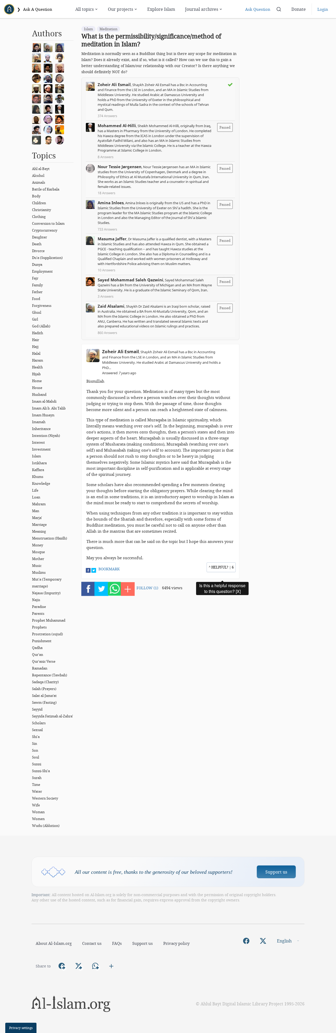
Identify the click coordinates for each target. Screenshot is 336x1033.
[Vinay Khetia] (49, 88)
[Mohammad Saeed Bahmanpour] (61, 88)
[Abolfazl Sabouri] (49, 78)
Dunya (37, 264)
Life (35, 490)
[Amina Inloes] (61, 47)
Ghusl (36, 312)
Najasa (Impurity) (46, 593)
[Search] (279, 9)
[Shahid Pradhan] (49, 139)
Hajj (35, 346)
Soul (35, 757)
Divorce (38, 250)
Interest (38, 442)
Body (36, 196)
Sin (34, 743)
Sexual (37, 729)
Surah (36, 777)
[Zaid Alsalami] (49, 47)
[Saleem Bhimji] (38, 88)
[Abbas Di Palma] (49, 57)
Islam (36, 456)
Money (37, 545)
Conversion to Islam (48, 223)
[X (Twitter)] (263, 940)
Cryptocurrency (44, 230)
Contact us (92, 943)
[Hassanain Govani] (61, 98)
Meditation (108, 29)
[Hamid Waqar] (61, 129)
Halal (36, 353)
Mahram (39, 504)
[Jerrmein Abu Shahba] (49, 129)
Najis (36, 599)
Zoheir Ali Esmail (114, 84)
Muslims (39, 572)
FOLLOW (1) (147, 587)
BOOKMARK (109, 568)
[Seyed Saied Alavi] (49, 108)
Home (37, 380)
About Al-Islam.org (54, 943)
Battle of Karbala (45, 189)
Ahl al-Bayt (41, 168)
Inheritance (41, 428)
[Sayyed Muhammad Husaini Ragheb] (49, 67)
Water (37, 791)
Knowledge (41, 483)
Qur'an (37, 654)
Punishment (41, 640)
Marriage (39, 524)
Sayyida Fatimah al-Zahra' (52, 716)
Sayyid (37, 709)
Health (37, 367)
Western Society (45, 798)
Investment (41, 449)
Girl (35, 319)
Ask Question (257, 9)
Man (35, 510)
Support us (276, 872)
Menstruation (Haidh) (49, 538)
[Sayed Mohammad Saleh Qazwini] (61, 119)
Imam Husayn (43, 415)
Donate (298, 9)
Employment (42, 271)
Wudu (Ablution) (46, 825)
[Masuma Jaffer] (38, 108)
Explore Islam (161, 9)
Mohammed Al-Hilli (117, 125)
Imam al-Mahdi (44, 401)
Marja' (37, 517)
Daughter (39, 237)
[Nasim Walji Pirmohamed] (38, 139)
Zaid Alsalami (111, 306)
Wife (36, 805)
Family (37, 285)
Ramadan (39, 668)
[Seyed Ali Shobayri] (61, 57)
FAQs (117, 943)
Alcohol (38, 175)
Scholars (39, 723)
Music (36, 565)
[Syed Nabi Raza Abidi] (38, 129)
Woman (38, 812)
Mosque (38, 552)
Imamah (38, 422)
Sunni (36, 764)
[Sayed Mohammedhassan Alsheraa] (61, 139)
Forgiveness (41, 305)
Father (37, 292)
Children (39, 203)
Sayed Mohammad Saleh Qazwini (130, 279)
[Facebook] (246, 940)
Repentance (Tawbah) (49, 675)
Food (36, 298)
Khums (37, 476)
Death (36, 244)
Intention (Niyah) (46, 435)
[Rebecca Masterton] (38, 67)
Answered (119, 373)
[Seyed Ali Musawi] (49, 98)
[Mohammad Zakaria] (38, 119)
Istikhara (39, 463)
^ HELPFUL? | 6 (221, 567)
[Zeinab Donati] (61, 78)
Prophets (39, 627)
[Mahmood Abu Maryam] (38, 78)
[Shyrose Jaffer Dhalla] (49, 119)
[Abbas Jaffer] (38, 98)
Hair (35, 339)
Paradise (39, 606)
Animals (38, 182)
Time (36, 784)
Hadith (37, 333)
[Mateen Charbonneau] (61, 67)
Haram (37, 360)
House (37, 387)
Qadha (37, 647)
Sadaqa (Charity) (45, 682)
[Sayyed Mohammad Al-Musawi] (38, 47)
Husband (39, 394)
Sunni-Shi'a (41, 770)
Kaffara (38, 469)
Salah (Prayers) (44, 688)
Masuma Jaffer (112, 238)
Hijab (36, 374)
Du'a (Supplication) (47, 257)
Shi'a (36, 736)
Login (322, 9)
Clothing (39, 216)
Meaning (39, 531)
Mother (38, 558)
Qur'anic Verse (43, 661)
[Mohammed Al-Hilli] (61, 108)
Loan (36, 497)
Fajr (35, 278)
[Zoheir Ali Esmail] (38, 57)
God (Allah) (41, 326)
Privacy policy (176, 943)
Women (38, 818)
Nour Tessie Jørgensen (119, 166)
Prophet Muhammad (48, 620)
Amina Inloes (111, 202)
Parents (38, 613)
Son (35, 750)
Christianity (41, 209)
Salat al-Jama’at (44, 695)
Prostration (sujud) (47, 634)
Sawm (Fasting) (44, 702)
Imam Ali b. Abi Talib (49, 408)
